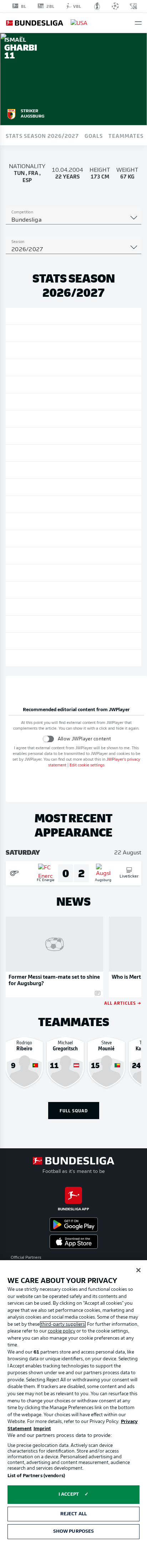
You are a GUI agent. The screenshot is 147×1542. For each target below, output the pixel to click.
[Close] (138, 1270)
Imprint (42, 1429)
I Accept (69, 1494)
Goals (94, 135)
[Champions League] (115, 6)
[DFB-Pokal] (97, 6)
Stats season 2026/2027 (42, 135)
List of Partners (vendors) (36, 1476)
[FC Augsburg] (11, 113)
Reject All (73, 1514)
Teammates (125, 135)
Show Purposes (73, 1531)
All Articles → (122, 1003)
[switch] (48, 738)
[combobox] (73, 220)
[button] (138, 23)
